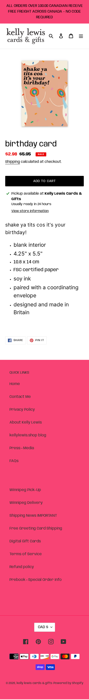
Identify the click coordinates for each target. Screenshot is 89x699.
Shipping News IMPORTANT (33, 516)
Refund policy (21, 567)
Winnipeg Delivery (26, 503)
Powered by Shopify (68, 683)
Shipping (12, 162)
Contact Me (20, 397)
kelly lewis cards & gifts (34, 683)
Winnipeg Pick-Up (25, 490)
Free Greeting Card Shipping (35, 528)
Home (14, 384)
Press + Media (21, 448)
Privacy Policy (22, 410)
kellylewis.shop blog (27, 435)
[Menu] (81, 36)
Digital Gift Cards (25, 541)
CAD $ (43, 627)
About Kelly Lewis (25, 422)
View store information (30, 211)
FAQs (14, 461)
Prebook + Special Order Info (35, 580)
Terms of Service (25, 554)
